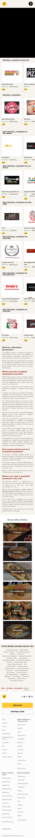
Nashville (20, 753)
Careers (4, 726)
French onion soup (23, 794)
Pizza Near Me (6, 733)
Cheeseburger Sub (23, 783)
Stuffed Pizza (6, 814)
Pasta (19, 801)
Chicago (20, 746)
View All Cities (22, 768)
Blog (3, 730)
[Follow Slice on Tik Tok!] (27, 697)
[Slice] (4, 4)
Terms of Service (7, 757)
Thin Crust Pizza (6, 810)
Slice (3, 688)
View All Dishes (22, 820)
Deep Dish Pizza (6, 789)
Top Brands (5, 742)
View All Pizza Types (8, 822)
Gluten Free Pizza (7, 796)
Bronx (19, 732)
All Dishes (9, 688)
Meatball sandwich (26, 689)
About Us (4, 723)
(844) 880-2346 (6, 829)
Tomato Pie (5, 803)
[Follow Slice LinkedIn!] (29, 697)
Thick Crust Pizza (7, 817)
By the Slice (5, 792)
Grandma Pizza (6, 806)
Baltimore (20, 742)
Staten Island (21, 735)
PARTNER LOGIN (17, 712)
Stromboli (20, 812)
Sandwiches (18, 688)
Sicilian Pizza (6, 782)
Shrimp (20, 808)
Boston (20, 764)
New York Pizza (6, 778)
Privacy (4, 753)
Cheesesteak (21, 787)
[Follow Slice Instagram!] (32, 697)
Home (3, 719)
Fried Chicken (21, 798)
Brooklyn (20, 728)
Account (4, 749)
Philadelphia (21, 739)
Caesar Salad (21, 776)
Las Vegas (20, 749)
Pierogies (20, 805)
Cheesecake (21, 780)
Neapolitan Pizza (7, 799)
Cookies (20, 790)
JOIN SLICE (17, 705)
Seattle (20, 757)
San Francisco (22, 760)
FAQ (3, 746)
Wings (19, 815)
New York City (21, 725)
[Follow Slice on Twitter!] (24, 697)
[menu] (31, 4)
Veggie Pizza (5, 785)
